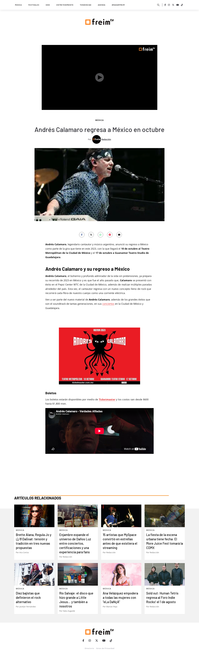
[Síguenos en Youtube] (177, 4)
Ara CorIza (24, 552)
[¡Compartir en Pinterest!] (109, 234)
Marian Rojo (111, 606)
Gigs (48, 5)
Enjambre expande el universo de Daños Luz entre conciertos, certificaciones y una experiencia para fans (75, 543)
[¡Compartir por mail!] (119, 234)
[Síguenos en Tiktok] (182, 4)
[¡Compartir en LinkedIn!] (100, 234)
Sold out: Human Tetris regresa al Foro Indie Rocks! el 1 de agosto (162, 597)
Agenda (101, 5)
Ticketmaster (107, 399)
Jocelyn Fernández (27, 606)
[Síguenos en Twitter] (173, 4)
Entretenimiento (64, 5)
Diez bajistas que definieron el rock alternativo (28, 597)
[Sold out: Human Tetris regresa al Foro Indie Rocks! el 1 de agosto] (165, 574)
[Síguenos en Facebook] (165, 4)
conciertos (108, 303)
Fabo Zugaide (69, 611)
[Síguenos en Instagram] (169, 4)
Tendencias (85, 5)
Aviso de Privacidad (105, 648)
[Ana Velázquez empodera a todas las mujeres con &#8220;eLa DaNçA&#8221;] (121, 574)
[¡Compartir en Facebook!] (81, 234)
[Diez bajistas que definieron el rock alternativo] (34, 574)
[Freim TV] (99, 21)
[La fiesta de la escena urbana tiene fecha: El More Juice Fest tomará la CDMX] (165, 516)
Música (18, 5)
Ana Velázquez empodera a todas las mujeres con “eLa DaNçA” (120, 597)
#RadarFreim (118, 5)
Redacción (106, 139)
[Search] (158, 5)
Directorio (89, 648)
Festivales (33, 5)
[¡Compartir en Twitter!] (91, 234)
